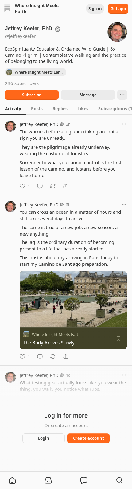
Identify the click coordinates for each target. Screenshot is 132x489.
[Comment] (40, 186)
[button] (12, 480)
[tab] (13, 108)
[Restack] (53, 186)
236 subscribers (22, 83)
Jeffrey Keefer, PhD (39, 124)
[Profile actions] (122, 95)
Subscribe (31, 95)
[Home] (7, 8)
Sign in (95, 8)
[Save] (118, 338)
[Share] (65, 186)
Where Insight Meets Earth (56, 334)
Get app (118, 8)
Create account (88, 438)
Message (88, 95)
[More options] (124, 124)
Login (43, 438)
